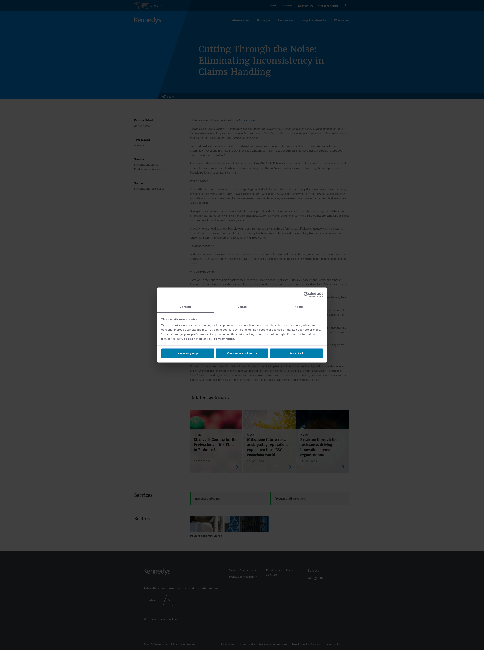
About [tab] (299, 306)
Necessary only (188, 353)
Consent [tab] (185, 306)
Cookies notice (192, 338)
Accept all (296, 353)
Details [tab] (242, 306)
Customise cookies (239, 353)
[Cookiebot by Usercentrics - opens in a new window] (306, 294)
